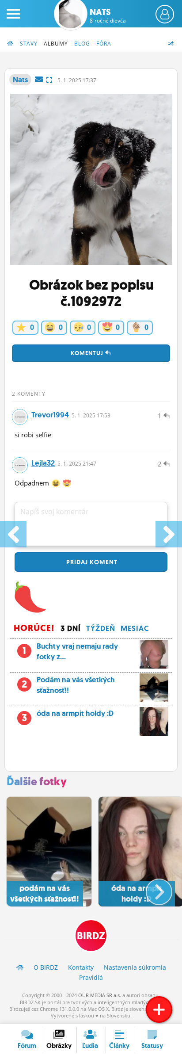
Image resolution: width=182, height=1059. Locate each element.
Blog (82, 43)
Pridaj (91, 562)
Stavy (29, 43)
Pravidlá (91, 977)
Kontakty (81, 967)
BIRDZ (91, 936)
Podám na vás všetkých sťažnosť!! (68, 685)
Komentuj (88, 353)
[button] (152, 888)
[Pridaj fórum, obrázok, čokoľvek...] (159, 1009)
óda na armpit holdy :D (68, 715)
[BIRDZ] (19, 967)
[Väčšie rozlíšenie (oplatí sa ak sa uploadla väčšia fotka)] (49, 79)
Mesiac (135, 628)
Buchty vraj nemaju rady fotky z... (70, 651)
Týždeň (100, 628)
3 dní (71, 628)
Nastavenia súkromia (135, 967)
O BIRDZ (46, 967)
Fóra (103, 43)
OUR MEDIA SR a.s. (99, 995)
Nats (108, 15)
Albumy (56, 43)
